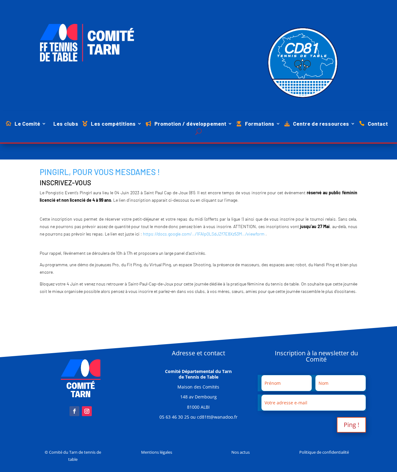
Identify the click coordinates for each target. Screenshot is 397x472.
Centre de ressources (321, 124)
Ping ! (351, 424)
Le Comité (27, 124)
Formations (259, 124)
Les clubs (65, 124)
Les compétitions (113, 124)
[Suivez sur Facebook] (74, 411)
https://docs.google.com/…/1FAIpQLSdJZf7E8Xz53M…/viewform (204, 233)
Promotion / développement (190, 124)
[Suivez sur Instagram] (87, 411)
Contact (378, 124)
